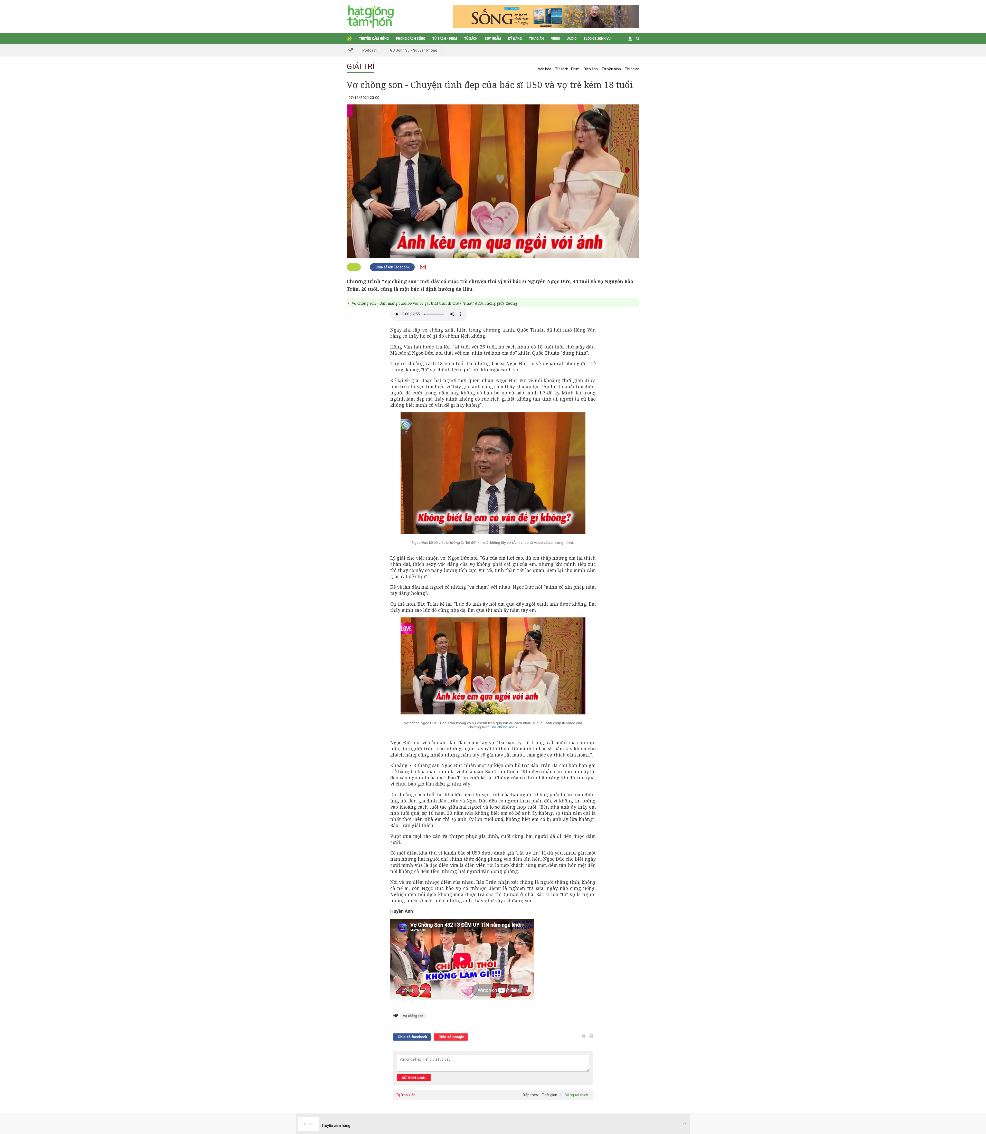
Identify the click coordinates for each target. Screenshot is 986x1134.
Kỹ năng (515, 38)
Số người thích (576, 1095)
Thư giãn (536, 38)
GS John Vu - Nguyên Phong (413, 50)
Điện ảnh (590, 69)
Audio (571, 38)
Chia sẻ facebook (412, 1037)
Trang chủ (349, 38)
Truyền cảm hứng (374, 38)
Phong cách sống (410, 38)
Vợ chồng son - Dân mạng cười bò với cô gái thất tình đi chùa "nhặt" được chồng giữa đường (434, 303)
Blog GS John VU (597, 38)
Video (555, 38)
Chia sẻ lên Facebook (392, 267)
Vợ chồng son (503, 727)
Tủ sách (471, 38)
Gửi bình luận (413, 1078)
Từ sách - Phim (444, 38)
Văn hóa (544, 69)
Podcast (369, 50)
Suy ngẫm (493, 38)
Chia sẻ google (451, 1037)
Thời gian (549, 1095)
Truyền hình (611, 69)
